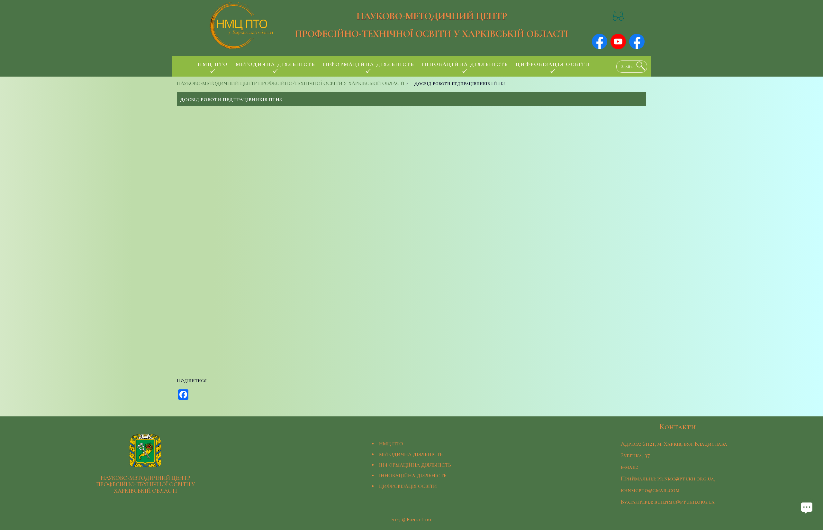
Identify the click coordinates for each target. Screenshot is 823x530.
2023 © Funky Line (411, 519)
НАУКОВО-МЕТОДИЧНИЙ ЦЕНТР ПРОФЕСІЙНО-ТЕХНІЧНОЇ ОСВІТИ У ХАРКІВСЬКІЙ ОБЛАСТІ (431, 25)
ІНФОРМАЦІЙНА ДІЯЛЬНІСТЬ (415, 465)
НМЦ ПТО (391, 444)
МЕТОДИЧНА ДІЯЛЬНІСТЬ (411, 454)
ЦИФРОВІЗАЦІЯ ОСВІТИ (408, 486)
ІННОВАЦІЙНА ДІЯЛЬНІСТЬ (413, 475)
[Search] (639, 66)
